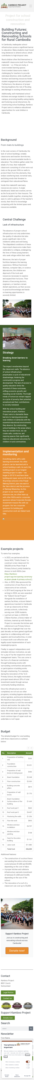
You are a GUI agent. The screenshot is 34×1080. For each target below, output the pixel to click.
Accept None (7, 1075)
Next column (31, 748)
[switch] (28, 1062)
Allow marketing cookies (12, 1067)
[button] (30, 5)
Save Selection (17, 1075)
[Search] (31, 1028)
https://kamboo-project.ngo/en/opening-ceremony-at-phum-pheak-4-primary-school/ (19, 577)
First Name (5, 1038)
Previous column (28, 748)
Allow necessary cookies (12, 1062)
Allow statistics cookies (12, 1064)
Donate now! (17, 950)
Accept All (27, 1076)
